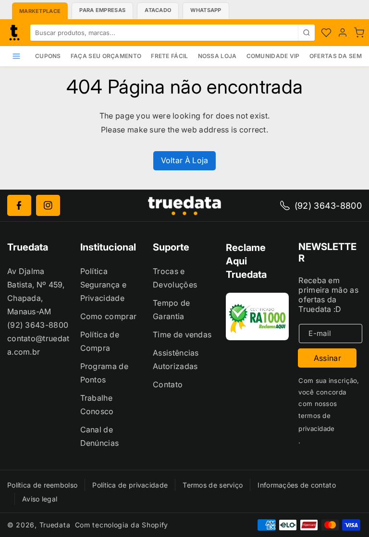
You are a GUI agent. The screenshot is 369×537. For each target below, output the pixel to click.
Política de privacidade (130, 485)
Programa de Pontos (104, 372)
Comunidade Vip (273, 56)
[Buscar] (306, 32)
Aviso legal (39, 499)
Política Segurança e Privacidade (103, 284)
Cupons (48, 56)
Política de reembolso (42, 485)
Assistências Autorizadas (176, 359)
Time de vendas (182, 334)
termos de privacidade (316, 422)
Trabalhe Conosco (97, 404)
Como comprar (108, 316)
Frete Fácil (169, 56)
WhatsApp (205, 10)
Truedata (55, 525)
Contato (168, 384)
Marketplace (40, 11)
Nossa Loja (217, 56)
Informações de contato (297, 485)
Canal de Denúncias (99, 436)
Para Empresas (102, 10)
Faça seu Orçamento (106, 56)
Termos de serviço (213, 485)
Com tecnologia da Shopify (122, 525)
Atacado (158, 10)
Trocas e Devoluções (175, 277)
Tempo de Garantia (171, 309)
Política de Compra (99, 341)
